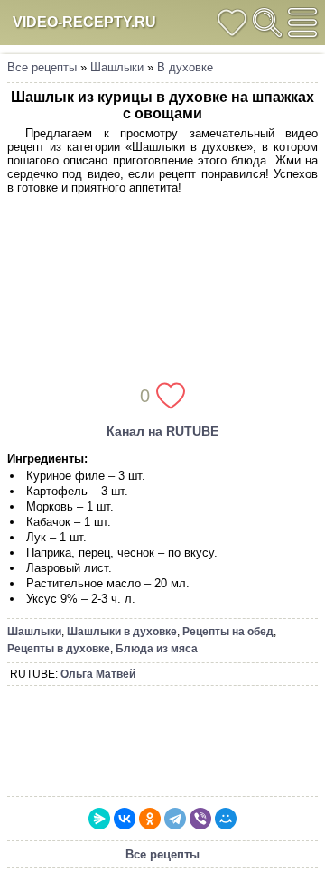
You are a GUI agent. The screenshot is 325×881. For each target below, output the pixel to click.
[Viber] (200, 818)
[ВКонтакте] (124, 818)
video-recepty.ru (84, 22)
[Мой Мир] (226, 818)
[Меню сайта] (302, 22)
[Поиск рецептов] (267, 22)
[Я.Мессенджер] (99, 818)
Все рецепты (42, 67)
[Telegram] (175, 818)
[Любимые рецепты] (232, 22)
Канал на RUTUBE (162, 431)
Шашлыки (117, 67)
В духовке (185, 67)
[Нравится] (170, 395)
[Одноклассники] (150, 818)
